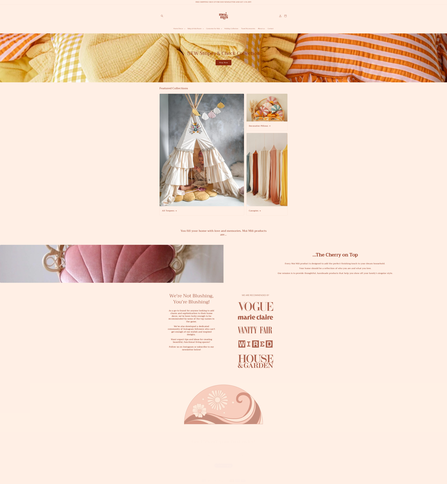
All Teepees (168, 210)
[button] (162, 16)
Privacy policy (230, 482)
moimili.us (196, 482)
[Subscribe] (241, 453)
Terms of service (242, 482)
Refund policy (219, 482)
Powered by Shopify (206, 482)
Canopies (253, 210)
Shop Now (223, 63)
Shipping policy (254, 482)
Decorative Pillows (258, 125)
